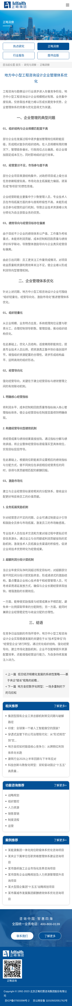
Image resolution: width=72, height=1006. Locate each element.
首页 (18, 64)
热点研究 (18, 46)
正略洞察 (53, 46)
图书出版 (53, 55)
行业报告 (18, 55)
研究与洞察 (30, 64)
